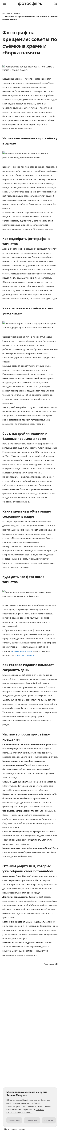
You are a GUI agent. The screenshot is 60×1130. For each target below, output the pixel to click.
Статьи (16, 13)
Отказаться (32, 1120)
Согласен (48, 1120)
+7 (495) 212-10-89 (55, 4)
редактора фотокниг (22, 651)
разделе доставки (25, 655)
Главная (6, 13)
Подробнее (14, 1120)
